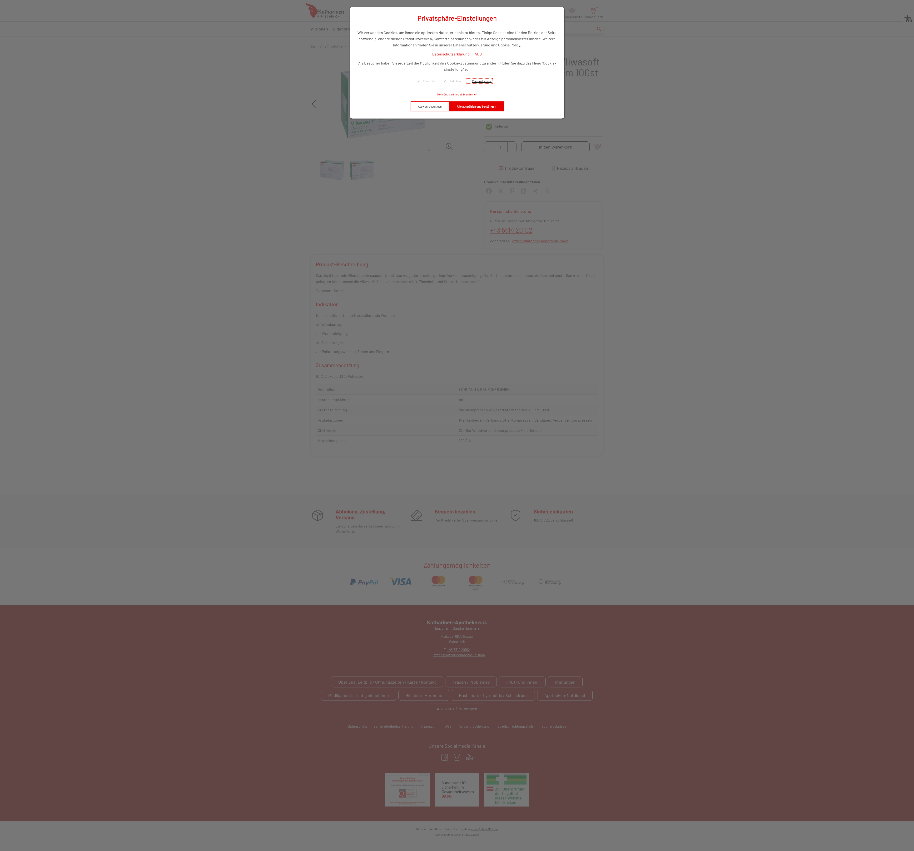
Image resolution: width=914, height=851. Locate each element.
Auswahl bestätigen (430, 106)
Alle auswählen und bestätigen (476, 106)
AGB (478, 54)
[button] (457, 94)
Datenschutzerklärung (451, 54)
